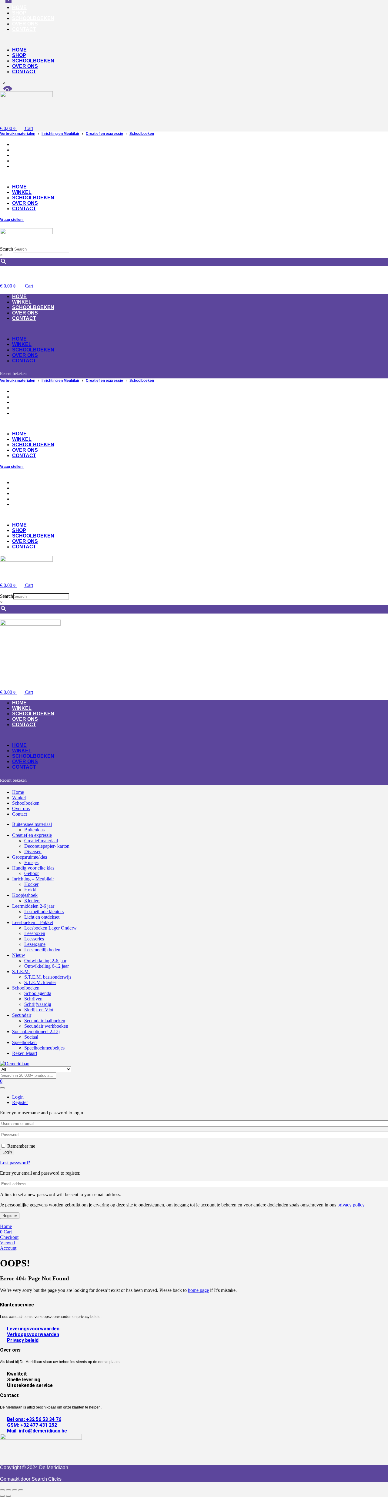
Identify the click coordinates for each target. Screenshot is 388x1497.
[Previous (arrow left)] (2, 1496)
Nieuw (18, 955)
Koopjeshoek (25, 895)
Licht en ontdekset (41, 917)
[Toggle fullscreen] (8, 1490)
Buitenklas (34, 829)
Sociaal (31, 1037)
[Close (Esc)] (20, 1490)
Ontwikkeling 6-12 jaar (46, 966)
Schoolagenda (37, 993)
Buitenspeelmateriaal (32, 824)
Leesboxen (34, 933)
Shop (19, 12)
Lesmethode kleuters (44, 911)
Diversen (33, 851)
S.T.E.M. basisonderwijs (47, 977)
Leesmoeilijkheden (42, 949)
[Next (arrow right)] (8, 1496)
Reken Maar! (24, 1053)
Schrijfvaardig (37, 1004)
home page (198, 1290)
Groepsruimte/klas (29, 857)
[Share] (14, 1490)
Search (6, 248)
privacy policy (350, 1204)
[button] (155, 39)
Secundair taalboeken (44, 1020)
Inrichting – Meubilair (33, 878)
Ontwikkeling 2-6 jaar (45, 960)
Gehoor (31, 873)
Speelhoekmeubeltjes (44, 1047)
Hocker (31, 884)
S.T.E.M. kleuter (40, 982)
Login (7, 1152)
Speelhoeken (24, 1042)
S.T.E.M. (21, 971)
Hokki (30, 889)
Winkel (22, 149)
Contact (24, 29)
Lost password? (15, 1162)
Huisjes (31, 862)
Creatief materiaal (41, 840)
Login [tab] (18, 1096)
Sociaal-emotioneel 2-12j (36, 1031)
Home (19, 7)
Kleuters (32, 900)
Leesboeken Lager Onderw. (51, 927)
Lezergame (34, 944)
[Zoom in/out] (2, 1490)
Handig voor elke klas (33, 867)
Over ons (25, 23)
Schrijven (33, 998)
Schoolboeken (33, 18)
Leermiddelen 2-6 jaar (33, 906)
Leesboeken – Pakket (32, 922)
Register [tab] (20, 1102)
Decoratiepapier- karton (46, 846)
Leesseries (34, 938)
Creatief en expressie (32, 835)
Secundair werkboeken (46, 1026)
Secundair (21, 1015)
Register (9, 1215)
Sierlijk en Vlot (38, 1009)
